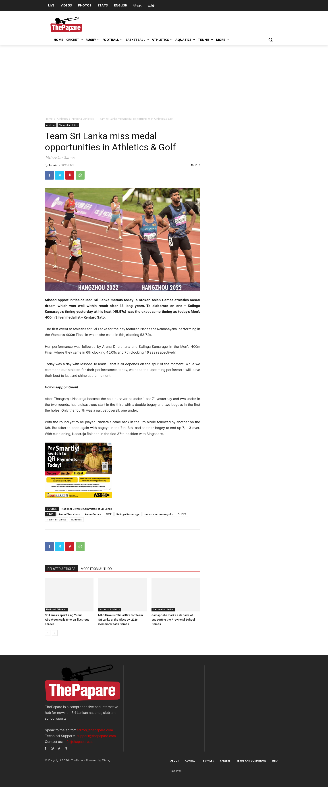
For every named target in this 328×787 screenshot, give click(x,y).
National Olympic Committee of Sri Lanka (87, 508)
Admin (53, 165)
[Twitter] (59, 175)
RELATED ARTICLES (61, 569)
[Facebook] (49, 175)
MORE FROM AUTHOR (96, 569)
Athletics (62, 119)
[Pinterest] (69, 175)
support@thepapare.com (96, 736)
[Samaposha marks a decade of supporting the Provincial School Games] (176, 594)
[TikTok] (59, 748)
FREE (109, 514)
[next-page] (55, 633)
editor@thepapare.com (95, 730)
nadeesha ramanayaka (159, 514)
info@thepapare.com (80, 741)
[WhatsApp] (80, 175)
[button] (270, 39)
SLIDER (182, 514)
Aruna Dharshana (69, 514)
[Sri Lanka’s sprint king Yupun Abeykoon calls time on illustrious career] (69, 594)
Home (49, 119)
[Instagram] (52, 748)
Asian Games (93, 514)
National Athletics (83, 119)
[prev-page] (47, 633)
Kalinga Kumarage (128, 514)
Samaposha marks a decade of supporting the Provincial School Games (173, 619)
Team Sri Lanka (56, 519)
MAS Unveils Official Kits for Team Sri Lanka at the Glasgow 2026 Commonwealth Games (120, 619)
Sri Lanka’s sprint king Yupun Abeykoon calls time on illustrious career (67, 619)
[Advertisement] (164, 78)
